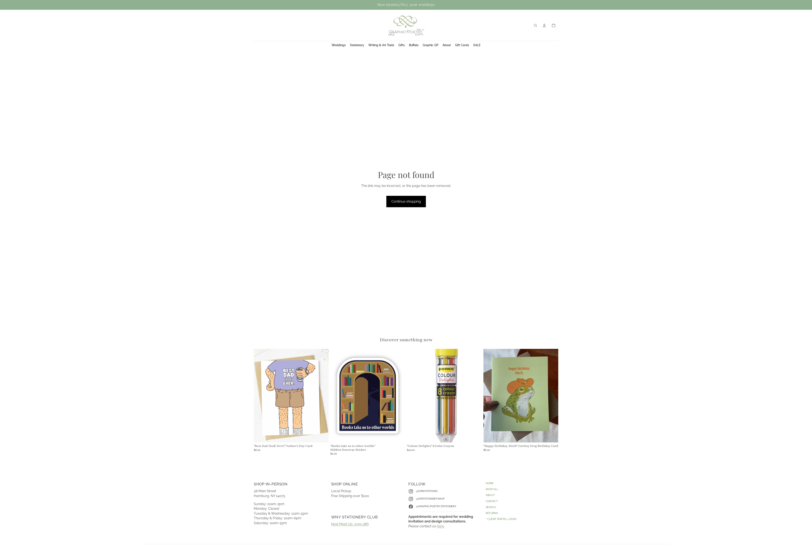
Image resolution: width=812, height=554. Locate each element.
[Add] (322, 436)
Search (491, 507)
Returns (492, 512)
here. (440, 526)
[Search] (535, 25)
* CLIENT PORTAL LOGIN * (502, 519)
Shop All (492, 489)
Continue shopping (406, 201)
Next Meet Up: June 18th (350, 524)
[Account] (544, 25)
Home (489, 483)
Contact (492, 501)
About (490, 495)
